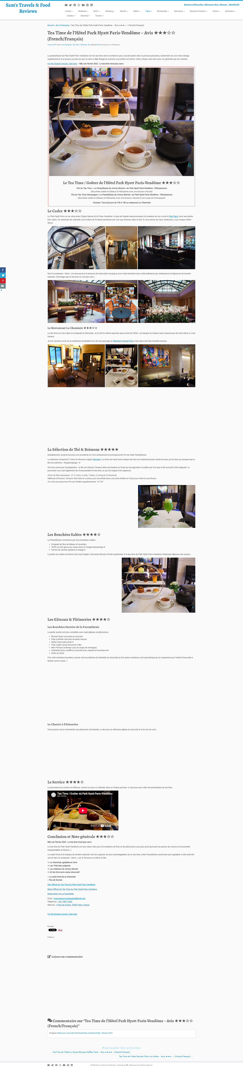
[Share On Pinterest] (3, 280)
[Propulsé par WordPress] (127, 1065)
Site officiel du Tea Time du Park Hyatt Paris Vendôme (71, 884)
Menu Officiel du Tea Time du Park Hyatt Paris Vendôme (72, 889)
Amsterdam (162, 11)
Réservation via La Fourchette (60, 894)
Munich (123, 11)
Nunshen (97, 459)
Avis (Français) (62, 25)
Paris (148, 11)
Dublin (136, 11)
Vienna (215, 11)
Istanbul (70, 16)
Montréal (85, 16)
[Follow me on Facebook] (75, 5)
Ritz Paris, (173, 216)
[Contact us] (3, 286)
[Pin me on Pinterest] (88, 5)
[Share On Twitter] (3, 275)
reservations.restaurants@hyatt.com (69, 898)
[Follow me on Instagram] (80, 5)
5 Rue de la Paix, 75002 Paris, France (72, 905)
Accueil (50, 25)
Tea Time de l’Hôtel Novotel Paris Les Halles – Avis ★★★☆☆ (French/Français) (156, 1056)
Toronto (99, 16)
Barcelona (178, 11)
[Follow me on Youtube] (84, 5)
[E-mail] (67, 5)
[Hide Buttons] (1, 290)
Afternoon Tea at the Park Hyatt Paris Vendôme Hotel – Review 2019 (84, 1033)
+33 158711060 (65, 901)
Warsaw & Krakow (198, 11)
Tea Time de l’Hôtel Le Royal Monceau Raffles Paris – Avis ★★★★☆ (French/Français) (90, 1052)
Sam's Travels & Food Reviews (28, 8)
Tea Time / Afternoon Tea (81, 45)
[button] (121, 121)
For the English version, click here (62, 64)
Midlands (82, 11)
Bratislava (230, 11)
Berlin (96, 11)
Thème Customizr (146, 1065)
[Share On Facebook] (3, 270)
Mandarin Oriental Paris (123, 341)
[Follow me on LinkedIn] (92, 5)
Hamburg (109, 11)
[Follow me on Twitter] (71, 5)
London (68, 11)
